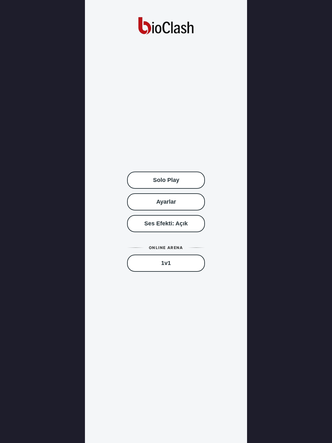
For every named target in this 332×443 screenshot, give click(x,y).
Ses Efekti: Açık (166, 223)
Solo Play (166, 180)
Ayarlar (166, 201)
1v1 (166, 263)
